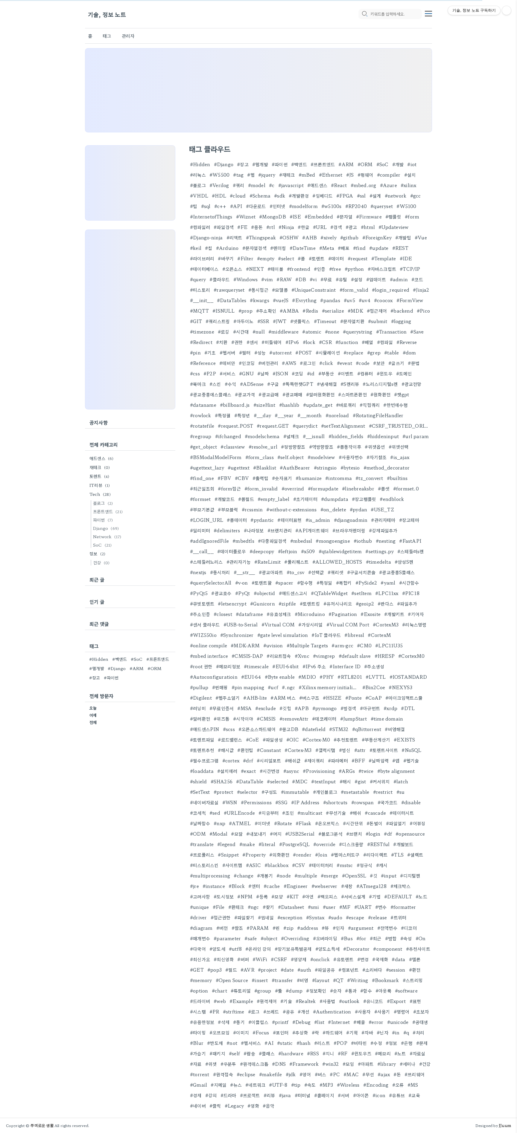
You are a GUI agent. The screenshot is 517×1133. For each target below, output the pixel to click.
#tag (238, 175)
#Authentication (332, 1011)
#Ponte (353, 698)
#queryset (381, 206)
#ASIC (253, 865)
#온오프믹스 (327, 823)
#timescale (256, 666)
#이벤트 (346, 373)
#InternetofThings (211, 216)
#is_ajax (399, 457)
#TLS (397, 854)
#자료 (196, 1064)
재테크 (99, 467)
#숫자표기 (282, 478)
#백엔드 (299, 164)
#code (362, 363)
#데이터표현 (289, 520)
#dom (409, 352)
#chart (219, 990)
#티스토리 (200, 290)
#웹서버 (227, 352)
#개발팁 (403, 237)
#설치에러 (227, 771)
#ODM (198, 834)
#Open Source (232, 980)
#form (412, 216)
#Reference (203, 363)
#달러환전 (200, 718)
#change (243, 875)
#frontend (298, 269)
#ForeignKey (377, 237)
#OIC (292, 739)
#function (346, 342)
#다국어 (198, 949)
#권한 (237, 342)
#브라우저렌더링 (348, 530)
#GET (197, 970)
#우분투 (228, 1064)
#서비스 (227, 373)
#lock (309, 342)
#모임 (348, 1064)
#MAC (351, 1074)
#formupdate (323, 488)
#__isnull (314, 436)
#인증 (320, 269)
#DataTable (249, 781)
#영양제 (299, 959)
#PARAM (258, 928)
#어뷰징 (417, 823)
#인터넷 (277, 206)
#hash (303, 1043)
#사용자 (363, 1011)
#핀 (276, 928)
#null (259, 331)
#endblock (392, 499)
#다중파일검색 (272, 541)
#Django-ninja (206, 237)
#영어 (305, 1074)
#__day (262, 415)
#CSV (298, 865)
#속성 (406, 938)
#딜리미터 (200, 530)
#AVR (247, 970)
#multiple (305, 875)
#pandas (330, 300)
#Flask (303, 823)
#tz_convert (369, 478)
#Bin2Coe (373, 687)
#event (344, 363)
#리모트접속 (279, 656)
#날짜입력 (379, 760)
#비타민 (359, 1043)
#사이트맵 (232, 865)
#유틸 (341, 279)
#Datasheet (291, 907)
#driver (198, 917)
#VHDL (199, 195)
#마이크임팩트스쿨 (403, 698)
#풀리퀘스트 (296, 562)
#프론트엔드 (323, 164)
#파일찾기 (244, 917)
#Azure (388, 185)
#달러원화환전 (320, 394)
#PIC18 (410, 593)
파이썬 (103, 520)
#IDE (406, 258)
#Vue (421, 237)
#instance (214, 886)
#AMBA (289, 311)
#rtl (270, 227)
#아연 (308, 896)
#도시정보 (224, 896)
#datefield (314, 729)
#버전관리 (268, 363)
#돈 (397, 1074)
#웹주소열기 (227, 698)
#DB (300, 279)
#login (373, 834)
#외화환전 (279, 854)
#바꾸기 (226, 258)
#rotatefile (202, 426)
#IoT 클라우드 (326, 635)
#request (358, 258)
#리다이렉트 (375, 854)
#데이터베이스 (204, 269)
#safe (250, 938)
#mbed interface (209, 656)
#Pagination (343, 614)
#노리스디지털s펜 (380, 384)
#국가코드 (388, 802)
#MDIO (307, 677)
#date (287, 970)
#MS (412, 1085)
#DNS (279, 1064)
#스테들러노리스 (206, 562)
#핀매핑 (220, 687)
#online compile (208, 645)
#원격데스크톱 (254, 1064)
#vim (267, 279)
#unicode (398, 1022)
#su (400, 792)
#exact (248, 771)
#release (377, 917)
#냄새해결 (327, 384)
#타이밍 (198, 1032)
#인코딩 (247, 363)
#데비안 (227, 363)
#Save (417, 331)
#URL (320, 227)
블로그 (103, 503)
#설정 (357, 279)
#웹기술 (411, 760)
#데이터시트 (402, 813)
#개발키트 (394, 614)
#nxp (219, 823)
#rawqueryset (229, 290)
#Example (241, 1001)
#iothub (363, 541)
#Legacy (234, 1106)
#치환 (222, 342)
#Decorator (356, 949)
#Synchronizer (237, 635)
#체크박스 (400, 886)
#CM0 (364, 645)
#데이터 (336, 258)
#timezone (202, 331)
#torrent (199, 1074)
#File (219, 907)
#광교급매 (268, 394)
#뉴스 (236, 1085)
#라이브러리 (202, 258)
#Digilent (201, 698)
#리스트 (322, 1043)
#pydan (358, 509)
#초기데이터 (305, 499)
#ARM (346, 164)
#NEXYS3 (400, 687)
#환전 (415, 970)
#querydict (305, 426)
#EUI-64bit (285, 666)
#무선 (368, 1074)
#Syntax (315, 917)
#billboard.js (235, 405)
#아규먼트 (370, 708)
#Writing (357, 980)
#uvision (273, 645)
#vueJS (280, 300)
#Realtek (306, 1001)
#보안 (379, 363)
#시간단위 (353, 823)
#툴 (278, 990)
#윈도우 (385, 373)
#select (286, 258)
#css (195, 373)
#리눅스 (198, 175)
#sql (206, 206)
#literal (267, 844)
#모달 (237, 834)
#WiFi (260, 959)
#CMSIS (266, 718)
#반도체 (215, 1043)
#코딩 (297, 373)
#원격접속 (223, 1074)
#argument (361, 928)
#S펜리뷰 (349, 384)
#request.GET (273, 426)
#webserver (324, 886)
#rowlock (200, 415)
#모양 (277, 896)
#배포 (343, 248)
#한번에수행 (395, 405)
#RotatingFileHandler (378, 415)
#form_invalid (261, 488)
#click (326, 363)
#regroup (201, 436)
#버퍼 (243, 959)
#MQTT (199, 311)
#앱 (395, 760)
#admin (399, 279)
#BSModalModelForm (215, 457)
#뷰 (325, 928)
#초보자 (421, 1011)
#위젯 (211, 1064)
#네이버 (198, 1106)
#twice (365, 771)
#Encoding (376, 1085)
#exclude (265, 708)
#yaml (388, 583)
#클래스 (267, 1053)
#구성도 (269, 792)
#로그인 (308, 363)
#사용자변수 (351, 457)
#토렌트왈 (262, 583)
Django (106, 528)
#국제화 (380, 959)
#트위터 (398, 917)
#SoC (382, 164)
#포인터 (281, 1032)
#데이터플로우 (231, 551)
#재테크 (287, 175)
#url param (415, 436)
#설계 (375, 195)
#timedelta (378, 562)
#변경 (363, 959)
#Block (237, 886)
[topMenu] (428, 12)
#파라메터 (338, 760)
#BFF (358, 760)
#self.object (290, 457)
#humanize (309, 478)
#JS (350, 175)
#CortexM (379, 635)
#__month (309, 415)
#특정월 (223, 415)
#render (302, 854)
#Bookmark (385, 980)
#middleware (283, 331)
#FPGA (344, 195)
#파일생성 (273, 739)
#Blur (196, 1043)
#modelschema (262, 436)
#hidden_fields (346, 436)
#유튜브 (397, 1095)
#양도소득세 (327, 949)
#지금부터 (268, 813)
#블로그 (198, 185)
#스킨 (215, 384)
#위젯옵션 (375, 447)
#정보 (391, 1043)
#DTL (408, 708)
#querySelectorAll (210, 583)
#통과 (351, 990)
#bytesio (350, 467)
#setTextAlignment (343, 426)
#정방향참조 (293, 447)
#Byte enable (280, 677)
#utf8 (235, 949)
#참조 (237, 928)
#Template (383, 258)
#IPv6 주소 (314, 666)
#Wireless (348, 1085)
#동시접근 (258, 290)
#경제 (196, 1095)
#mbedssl (301, 541)
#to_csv (295, 572)
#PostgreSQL (294, 844)
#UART (363, 907)
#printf (280, 1022)
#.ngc (288, 687)
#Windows (245, 279)
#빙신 (345, 750)
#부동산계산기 (376, 739)
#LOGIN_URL (206, 520)
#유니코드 (373, 1001)
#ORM (365, 164)
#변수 (381, 907)
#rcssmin (252, 509)
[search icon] (364, 14)
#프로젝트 (250, 1095)
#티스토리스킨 (204, 865)
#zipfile (287, 603)
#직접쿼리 (370, 405)
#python (354, 269)
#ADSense (252, 384)
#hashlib (289, 405)
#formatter (403, 907)
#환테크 (236, 907)
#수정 (376, 1043)
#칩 (208, 248)
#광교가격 (245, 394)
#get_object (203, 447)
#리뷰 (269, 1095)
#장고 (243, 164)
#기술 (286, 1001)
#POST (303, 352)
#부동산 (326, 373)
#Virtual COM (278, 624)
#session (395, 970)
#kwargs (259, 300)
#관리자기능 (238, 562)
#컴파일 (385, 342)
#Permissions (256, 802)
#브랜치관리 (279, 530)
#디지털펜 (410, 875)
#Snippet (228, 854)
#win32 (330, 1064)
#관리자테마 (383, 520)
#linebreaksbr (358, 488)
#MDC (300, 781)
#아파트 (366, 1064)
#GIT (196, 321)
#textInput (323, 781)
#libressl (354, 635)
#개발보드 (403, 844)
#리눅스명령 (414, 624)
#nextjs (198, 572)
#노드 (421, 896)
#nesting (386, 541)
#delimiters (227, 530)
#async (291, 771)
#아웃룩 (383, 990)
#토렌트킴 (310, 603)
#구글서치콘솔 (361, 572)
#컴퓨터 (365, 373)
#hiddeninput (383, 436)
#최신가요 (200, 959)
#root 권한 (201, 666)
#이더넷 (262, 823)
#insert (260, 980)
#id (311, 373)
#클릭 (215, 1106)
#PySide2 (366, 583)
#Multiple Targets (307, 645)
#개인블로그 (325, 792)
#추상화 (300, 1032)
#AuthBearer (295, 467)
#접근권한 (221, 917)
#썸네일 (266, 917)
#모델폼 (280, 290)
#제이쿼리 (314, 760)
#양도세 (217, 949)
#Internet (339, 1022)
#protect (223, 792)
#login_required (390, 290)
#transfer (282, 980)
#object (269, 938)
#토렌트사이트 (383, 750)
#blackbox (276, 865)
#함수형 (305, 583)
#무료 (326, 279)
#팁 (193, 206)
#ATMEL (240, 823)
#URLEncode (239, 813)
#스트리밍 (413, 980)
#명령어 (402, 1011)
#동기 (239, 1022)
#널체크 (291, 436)
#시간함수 (409, 583)
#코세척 (198, 813)
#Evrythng (304, 300)
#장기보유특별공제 (293, 949)
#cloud (238, 195)
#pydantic (262, 520)
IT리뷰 (99, 485)
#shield (198, 781)
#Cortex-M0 (316, 739)
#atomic (311, 331)
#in (396, 1032)
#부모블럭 (228, 509)
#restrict (383, 792)
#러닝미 (198, 708)
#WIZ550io (203, 635)
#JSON (280, 373)
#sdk (279, 195)
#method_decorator (387, 467)
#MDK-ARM (245, 645)
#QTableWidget (329, 593)
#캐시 (382, 865)
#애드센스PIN (204, 729)
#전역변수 (387, 928)
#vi (313, 279)
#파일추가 (407, 603)
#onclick (320, 959)
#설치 (410, 175)
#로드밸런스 (230, 739)
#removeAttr (293, 718)
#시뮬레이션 (328, 352)
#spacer (284, 583)
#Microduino (310, 614)
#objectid (264, 593)
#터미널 (303, 1095)
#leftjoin (287, 551)
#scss (229, 729)
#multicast (309, 813)
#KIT (293, 896)
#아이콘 (361, 1095)
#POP (340, 1043)
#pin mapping (248, 687)
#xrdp (390, 708)
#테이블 (275, 269)
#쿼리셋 (335, 572)
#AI (268, 1043)
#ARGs (347, 771)
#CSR (325, 342)
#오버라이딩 (325, 938)
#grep (374, 352)
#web (220, 1001)
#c (271, 185)
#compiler (389, 175)
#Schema (260, 195)
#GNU (246, 373)
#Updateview (393, 227)
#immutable (295, 792)
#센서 (252, 342)
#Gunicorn (262, 603)
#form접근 (229, 488)
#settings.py (379, 551)
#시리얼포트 (269, 760)
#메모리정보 (228, 666)
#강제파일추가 (383, 530)
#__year (284, 415)
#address (307, 928)
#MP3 (326, 1085)
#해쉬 (355, 813)
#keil (195, 248)
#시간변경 (270, 771)
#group (262, 990)
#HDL (219, 195)
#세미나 (408, 1064)
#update (378, 248)
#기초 (210, 352)
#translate (202, 844)
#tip (296, 1085)
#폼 (301, 258)
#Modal (218, 834)
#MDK (355, 311)
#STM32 (338, 729)
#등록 (262, 896)
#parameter (227, 938)
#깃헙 (285, 708)
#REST (400, 248)
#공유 (288, 1011)
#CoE (252, 739)
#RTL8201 (349, 677)
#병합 (391, 938)
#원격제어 (267, 1001)
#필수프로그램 (204, 760)
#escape (355, 917)
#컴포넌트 (348, 970)
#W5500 (219, 175)
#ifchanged (228, 436)
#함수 (366, 990)
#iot (411, 164)
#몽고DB (288, 729)
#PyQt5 (199, 593)
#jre (194, 886)
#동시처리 (220, 572)
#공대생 (420, 1022)
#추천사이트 (418, 949)
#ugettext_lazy (207, 467)
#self (234, 1053)
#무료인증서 (221, 708)
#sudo (335, 917)
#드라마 (228, 1095)
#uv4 (364, 300)
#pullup (199, 687)
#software (406, 990)
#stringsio (325, 467)
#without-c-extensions (291, 509)
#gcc (415, 195)
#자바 (367, 1032)
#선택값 (316, 572)
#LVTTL (376, 677)
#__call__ (202, 551)
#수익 (230, 384)
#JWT (280, 321)
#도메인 (404, 373)
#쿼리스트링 (218, 321)
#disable (411, 802)
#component (387, 949)
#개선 (303, 1011)
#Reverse (406, 342)
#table (391, 352)
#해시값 (226, 750)
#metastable (355, 792)
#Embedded (319, 216)
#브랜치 (354, 834)
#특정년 (242, 415)
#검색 (336, 227)
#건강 (425, 1064)
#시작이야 (243, 718)
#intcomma (338, 478)
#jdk (291, 1074)
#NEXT (255, 269)
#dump (294, 990)
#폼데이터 (237, 520)
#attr (360, 750)
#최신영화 (224, 959)
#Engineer (296, 886)
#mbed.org (363, 185)
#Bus (347, 938)
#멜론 (415, 959)
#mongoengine (333, 541)
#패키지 (217, 1053)
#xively (328, 237)
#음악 (268, 1106)
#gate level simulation (282, 635)
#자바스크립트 (382, 269)
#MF (345, 907)
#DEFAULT (398, 896)
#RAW (284, 279)
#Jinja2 (421, 290)
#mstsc (345, 865)
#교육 (414, 1095)
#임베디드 (322, 195)
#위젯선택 (399, 447)
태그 (107, 36)
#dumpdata (334, 499)
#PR (214, 1011)
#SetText (200, 792)
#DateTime (303, 248)
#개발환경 (299, 195)
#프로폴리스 (202, 854)
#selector (247, 792)
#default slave (355, 656)
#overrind (293, 488)
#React (339, 185)
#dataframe (249, 614)
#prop (245, 311)
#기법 (375, 896)
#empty (265, 258)
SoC (102, 545)
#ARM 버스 (282, 698)
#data (398, 959)
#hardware (290, 1053)
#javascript (291, 185)
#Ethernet (331, 175)
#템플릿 (393, 216)
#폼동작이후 (349, 447)
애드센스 (101, 458)
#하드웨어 (333, 1032)
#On (421, 938)
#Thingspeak (261, 237)
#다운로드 (256, 206)
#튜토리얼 (241, 990)
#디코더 (409, 928)
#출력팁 (260, 478)
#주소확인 (266, 311)
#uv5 (349, 300)
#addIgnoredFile (209, 541)
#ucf (273, 687)
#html (368, 227)
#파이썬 (280, 164)
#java (285, 1095)
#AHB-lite (255, 698)
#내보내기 (256, 834)
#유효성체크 (279, 614)
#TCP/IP (410, 269)
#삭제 (223, 1022)
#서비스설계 (353, 896)
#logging (401, 321)
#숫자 (336, 990)
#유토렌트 (343, 959)
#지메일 (218, 1085)
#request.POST (235, 426)
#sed (214, 813)
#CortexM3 (386, 624)
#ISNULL (223, 311)
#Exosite (371, 614)
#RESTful (378, 844)
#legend (226, 844)
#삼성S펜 (404, 562)
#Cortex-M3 (298, 750)
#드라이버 (200, 1001)
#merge (329, 875)
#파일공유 (325, 970)
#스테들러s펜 (410, 551)
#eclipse (246, 1074)
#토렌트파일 (202, 739)
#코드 (417, 279)
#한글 (303, 227)
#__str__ (244, 572)
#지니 (328, 1053)
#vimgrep (324, 656)
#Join (321, 854)
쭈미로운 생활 (42, 1125)
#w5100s (331, 206)
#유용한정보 (202, 1022)
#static (285, 1043)
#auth (304, 970)
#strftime (233, 1011)
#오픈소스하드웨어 (257, 729)
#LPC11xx (387, 593)
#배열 (367, 342)
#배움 (359, 1022)
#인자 (338, 928)
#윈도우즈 (361, 1053)
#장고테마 (409, 520)
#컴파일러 (200, 227)
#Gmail (198, 1085)
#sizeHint (264, 405)
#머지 (276, 834)
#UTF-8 (278, 1085)
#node (283, 875)
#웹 (250, 175)
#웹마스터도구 (345, 854)
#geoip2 (365, 603)
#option (199, 990)
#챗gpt (401, 394)
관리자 (128, 36)
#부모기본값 (202, 509)
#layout (320, 980)
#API (236, 206)
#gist (360, 781)
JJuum (505, 1125)
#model (256, 185)
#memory (201, 980)
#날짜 (263, 373)
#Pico (423, 311)
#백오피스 (327, 896)
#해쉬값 (293, 760)
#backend (401, 311)
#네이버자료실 (204, 802)
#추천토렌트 (346, 739)
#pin (195, 352)
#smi (313, 907)
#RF (343, 1053)
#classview (233, 447)
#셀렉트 (415, 854)
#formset (200, 499)
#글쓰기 (396, 363)
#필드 (231, 970)
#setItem (361, 593)
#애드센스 (317, 185)
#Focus (261, 1032)
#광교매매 (292, 394)
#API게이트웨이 (312, 530)
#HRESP (385, 656)
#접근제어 (377, 311)
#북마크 (198, 384)
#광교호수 (221, 593)
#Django (223, 164)
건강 (101, 562)
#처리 (418, 1032)
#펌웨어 (365, 175)
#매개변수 (200, 938)
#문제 (422, 1043)
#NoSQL (411, 750)
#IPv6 (292, 342)
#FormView (409, 300)
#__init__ (201, 300)
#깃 (373, 875)
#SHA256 (221, 781)
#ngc (253, 907)
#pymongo (324, 708)
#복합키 (344, 583)
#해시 (345, 781)
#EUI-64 (251, 677)
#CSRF (279, 959)
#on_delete (333, 509)
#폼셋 (384, 488)
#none (332, 331)
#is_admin (317, 520)
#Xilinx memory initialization (329, 687)
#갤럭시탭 (325, 750)
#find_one (202, 478)
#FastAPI (410, 541)
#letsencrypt (232, 603)
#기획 (352, 1032)
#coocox (383, 300)
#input (388, 875)
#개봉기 (265, 875)
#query (198, 279)
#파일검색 (224, 227)
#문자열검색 (254, 248)
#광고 (351, 227)
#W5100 (406, 206)
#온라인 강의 (258, 949)
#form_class (259, 457)
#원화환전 (380, 394)
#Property (254, 854)
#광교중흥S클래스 (397, 572)
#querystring (357, 331)
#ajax (384, 1074)
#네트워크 (255, 1085)
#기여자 (416, 614)
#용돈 (257, 227)
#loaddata (202, 771)
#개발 (398, 164)
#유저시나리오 (337, 603)
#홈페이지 (324, 1095)
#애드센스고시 (293, 593)
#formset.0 (406, 488)
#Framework (304, 1064)
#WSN (229, 802)
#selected (277, 781)
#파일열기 (396, 823)
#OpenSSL (354, 875)
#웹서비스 (251, 1043)
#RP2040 (356, 206)
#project (267, 970)
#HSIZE (332, 698)
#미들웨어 (271, 342)
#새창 (347, 886)
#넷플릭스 (300, 321)
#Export (396, 1001)
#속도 (310, 1085)
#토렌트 (317, 258)
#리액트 (234, 237)
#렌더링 (278, 248)
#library (386, 1064)
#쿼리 (238, 185)
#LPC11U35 (389, 645)
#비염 (302, 980)
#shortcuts (335, 802)
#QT (338, 980)
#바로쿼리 (346, 405)
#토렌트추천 (202, 750)
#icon (378, 1095)
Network (107, 536)
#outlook (349, 1001)
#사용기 (382, 1011)
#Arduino (227, 248)
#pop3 (214, 970)
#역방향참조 (321, 447)
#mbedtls (243, 541)
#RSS (313, 1053)
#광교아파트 (271, 572)
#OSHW (289, 237)
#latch (400, 781)
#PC (335, 1074)
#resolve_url (263, 447)
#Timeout (325, 321)
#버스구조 (309, 698)
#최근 (375, 938)
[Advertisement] (258, 90)
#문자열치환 (352, 321)
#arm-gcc (342, 645)
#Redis (310, 311)
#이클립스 (258, 1022)
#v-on (241, 583)
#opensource (410, 834)
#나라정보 (254, 530)
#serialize (333, 311)
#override (324, 844)
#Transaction (391, 331)
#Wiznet (246, 216)
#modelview (321, 457)
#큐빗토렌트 (202, 603)
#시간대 (241, 331)
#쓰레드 (271, 1011)
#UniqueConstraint (313, 290)
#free (335, 269)
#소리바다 (372, 970)
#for (361, 938)
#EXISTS (404, 739)
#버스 (320, 1074)
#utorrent (280, 352)
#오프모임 (219, 1032)
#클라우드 (219, 279)
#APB (302, 708)
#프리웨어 (415, 1074)
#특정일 (324, 583)
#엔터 (254, 886)
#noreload (337, 415)
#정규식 (364, 865)
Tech (100, 494)
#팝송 (249, 1053)
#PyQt (242, 593)
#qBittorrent (366, 729)
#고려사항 (200, 896)
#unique (199, 907)
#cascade (375, 813)
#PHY (327, 677)
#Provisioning (319, 771)
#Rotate (283, 823)
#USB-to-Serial (240, 624)
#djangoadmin (350, 520)
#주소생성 (374, 666)
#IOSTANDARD (408, 677)
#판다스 (385, 603)
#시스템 (198, 1011)
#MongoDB (272, 216)
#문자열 (344, 216)
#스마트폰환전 (352, 394)
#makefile (270, 1074)
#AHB (309, 237)
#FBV (224, 478)
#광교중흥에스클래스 (210, 394)
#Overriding (295, 938)
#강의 (211, 1095)
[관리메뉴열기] (506, 10)
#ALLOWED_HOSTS (337, 562)
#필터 (245, 352)
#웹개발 (260, 164)
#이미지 (241, 1032)
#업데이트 (376, 279)
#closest (223, 614)
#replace (353, 352)
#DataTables (231, 300)
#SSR (263, 321)
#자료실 (417, 1053)
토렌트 (99, 476)
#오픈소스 (232, 269)
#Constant (269, 750)
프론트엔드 (108, 511)
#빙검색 (348, 708)
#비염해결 (395, 729)
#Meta (326, 248)
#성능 (260, 352)
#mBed (307, 175)
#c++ (220, 206)
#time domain (387, 718)
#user (329, 907)
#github (349, 237)
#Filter (245, 258)
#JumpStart (353, 718)
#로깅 (223, 331)
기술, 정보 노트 (107, 14)
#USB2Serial (299, 834)
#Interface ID (345, 666)
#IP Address (305, 802)
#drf (248, 760)
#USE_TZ (382, 509)
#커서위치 (380, 781)
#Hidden (200, 164)
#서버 (343, 1095)
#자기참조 (377, 457)
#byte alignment (396, 771)
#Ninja (286, 227)
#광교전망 (412, 384)
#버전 (222, 928)
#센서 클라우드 (205, 624)
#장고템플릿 (364, 499)
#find (359, 248)
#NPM (245, 896)
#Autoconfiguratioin (214, 677)
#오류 (398, 1085)
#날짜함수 (200, 823)
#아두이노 (243, 321)
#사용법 (327, 1001)
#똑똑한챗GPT (297, 384)
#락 (315, 1032)
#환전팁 (245, 750)
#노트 (400, 1053)
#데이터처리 (321, 865)
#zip (288, 928)
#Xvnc (302, 656)
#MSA (244, 708)
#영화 (253, 1106)
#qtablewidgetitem (340, 551)
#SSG (281, 802)
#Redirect (201, 342)
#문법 (413, 363)
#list (319, 1022)
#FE (242, 227)
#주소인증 (200, 614)
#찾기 (268, 907)
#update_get (317, 405)
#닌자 (382, 1032)
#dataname (203, 405)
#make (247, 844)
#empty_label (273, 499)
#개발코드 (225, 499)
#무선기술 (336, 813)
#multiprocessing (210, 875)
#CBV (242, 478)
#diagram (201, 928)
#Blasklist (264, 467)
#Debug (301, 1022)
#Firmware (369, 216)
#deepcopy (262, 551)
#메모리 (383, 1053)
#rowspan (362, 802)
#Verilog (219, 185)
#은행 (407, 1043)
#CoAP (373, 698)
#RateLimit (267, 562)
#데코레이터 (324, 718)
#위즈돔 (221, 718)
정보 (97, 553)
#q (406, 1032)
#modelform (303, 206)
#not (231, 1043)
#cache (272, 886)
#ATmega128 (371, 886)
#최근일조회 (202, 488)
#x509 (308, 551)
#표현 (415, 1001)
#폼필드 (246, 499)
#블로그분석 (330, 834)
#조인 (288, 813)
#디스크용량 (351, 844)
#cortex (230, 760)
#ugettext (239, 467)
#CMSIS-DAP (247, 656)
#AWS (289, 363)
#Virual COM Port (347, 624)
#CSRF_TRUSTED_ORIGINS (399, 426)
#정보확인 (316, 990)
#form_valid (354, 290)
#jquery (266, 175)
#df (388, 834)
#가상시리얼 (310, 624)
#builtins (397, 478)
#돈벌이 (374, 823)
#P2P (209, 373)
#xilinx (408, 185)
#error (376, 1022)
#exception (289, 917)
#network (396, 195)
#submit (377, 321)
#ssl (361, 195)
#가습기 (198, 1053)
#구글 (273, 384)
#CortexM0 (411, 656)
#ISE (295, 216)
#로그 (254, 1011)
